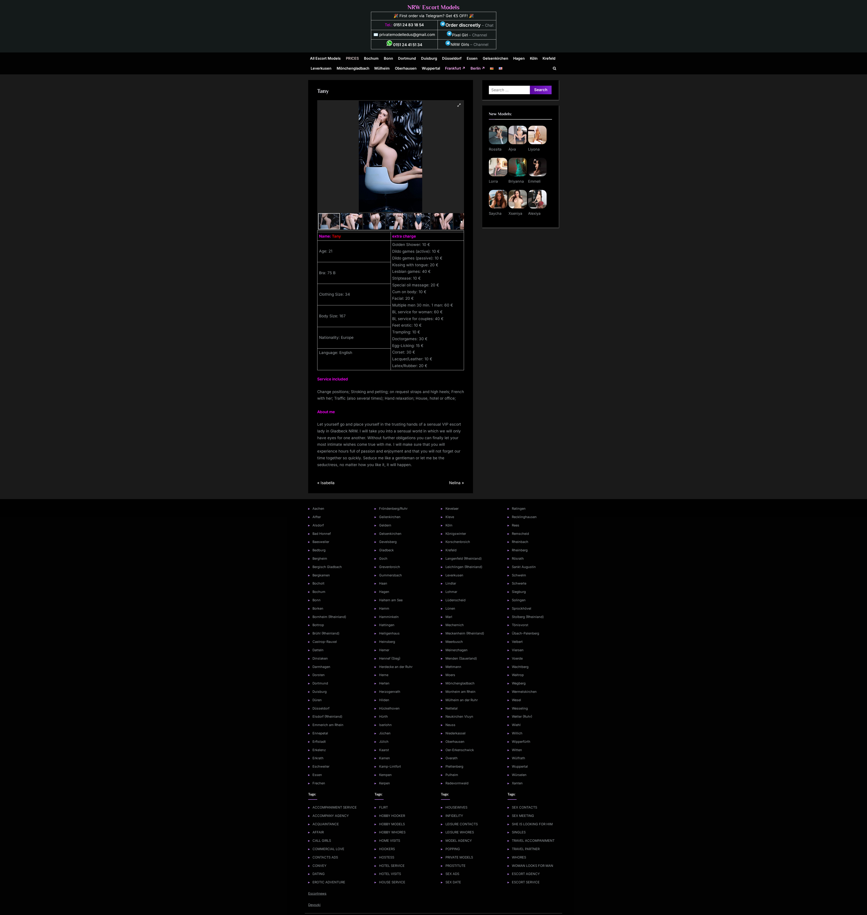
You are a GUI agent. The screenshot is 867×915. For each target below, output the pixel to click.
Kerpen (384, 783)
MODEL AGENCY (458, 840)
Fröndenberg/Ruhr (393, 508)
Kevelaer (452, 508)
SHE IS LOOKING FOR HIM (532, 824)
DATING (318, 874)
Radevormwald (456, 783)
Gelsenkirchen (495, 58)
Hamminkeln (389, 617)
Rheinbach (520, 542)
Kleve (449, 517)
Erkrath (318, 758)
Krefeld (549, 58)
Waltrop (518, 675)
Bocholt (318, 583)
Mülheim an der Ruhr (461, 700)
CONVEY (319, 866)
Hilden (384, 700)
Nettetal (451, 708)
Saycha (495, 213)
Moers (450, 675)
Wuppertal (431, 68)
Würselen (519, 775)
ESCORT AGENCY (526, 874)
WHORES (519, 857)
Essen (472, 58)
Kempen (385, 775)
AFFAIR (318, 832)
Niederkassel (455, 733)
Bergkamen (321, 575)
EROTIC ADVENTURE (328, 882)
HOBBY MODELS (392, 824)
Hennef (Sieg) (389, 658)
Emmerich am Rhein (327, 725)
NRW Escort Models (433, 7)
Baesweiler (320, 542)
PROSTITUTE (455, 866)
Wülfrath (518, 758)
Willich (517, 733)
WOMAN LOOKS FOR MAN (532, 866)
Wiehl (516, 725)
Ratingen (519, 508)
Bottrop (318, 625)
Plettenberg (454, 766)
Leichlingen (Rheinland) (463, 567)
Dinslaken (320, 658)
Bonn (388, 58)
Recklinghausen (524, 517)
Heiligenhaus (389, 633)
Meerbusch (454, 642)
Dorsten (318, 675)
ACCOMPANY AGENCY (330, 816)
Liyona (534, 149)
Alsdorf (318, 525)
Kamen (384, 758)
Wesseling (520, 708)
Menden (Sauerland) (461, 658)
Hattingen (386, 625)
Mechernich (454, 625)
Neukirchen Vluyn (459, 716)
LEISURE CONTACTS (461, 824)
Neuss (450, 725)
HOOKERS (387, 849)
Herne (383, 675)
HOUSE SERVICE (392, 882)
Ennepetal (320, 733)
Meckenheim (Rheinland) (464, 633)
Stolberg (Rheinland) (528, 617)
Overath (451, 758)
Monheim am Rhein (460, 691)
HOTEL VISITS (390, 874)
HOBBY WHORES (392, 832)
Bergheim (319, 558)
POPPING (452, 849)
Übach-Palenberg (525, 633)
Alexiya (534, 213)
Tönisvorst (520, 625)
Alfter (316, 517)
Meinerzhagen (456, 650)
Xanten (517, 783)
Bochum (371, 58)
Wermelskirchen (524, 691)
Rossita (495, 149)
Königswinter (455, 533)
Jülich (384, 741)
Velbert (517, 642)
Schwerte (519, 583)
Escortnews (317, 893)
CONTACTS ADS (325, 857)
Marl (448, 617)
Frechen (318, 783)
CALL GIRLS (321, 840)
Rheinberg (520, 550)
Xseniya (515, 213)
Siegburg (519, 592)
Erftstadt (319, 741)
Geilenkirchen (390, 517)
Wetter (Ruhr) (522, 716)
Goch (383, 558)
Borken (317, 608)
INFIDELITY (454, 816)
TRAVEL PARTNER (526, 849)
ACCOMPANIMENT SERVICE (334, 807)
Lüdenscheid (455, 600)
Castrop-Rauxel (324, 642)
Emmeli (534, 181)
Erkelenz (319, 750)
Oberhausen (406, 68)
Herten (384, 683)
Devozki (314, 905)
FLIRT (383, 807)
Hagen (519, 58)
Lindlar (450, 583)
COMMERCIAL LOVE (328, 849)
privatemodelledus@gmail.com (407, 34)
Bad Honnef (321, 533)
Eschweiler (320, 766)
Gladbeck (386, 550)
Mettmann (453, 667)
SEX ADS (452, 874)
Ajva (512, 149)
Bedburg (319, 550)
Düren (317, 700)
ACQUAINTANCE (325, 824)
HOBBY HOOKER (392, 816)
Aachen (318, 508)
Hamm (384, 608)
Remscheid (520, 533)
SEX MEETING (523, 816)
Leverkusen (321, 68)
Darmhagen (321, 667)
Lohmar (451, 592)
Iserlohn (385, 725)
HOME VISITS (389, 840)
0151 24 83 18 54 (409, 25)
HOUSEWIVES (456, 807)
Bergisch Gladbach (327, 567)
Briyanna (516, 181)
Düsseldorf (451, 58)
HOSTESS (386, 857)
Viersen (518, 650)
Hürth (383, 716)
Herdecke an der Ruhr (396, 667)
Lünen (450, 608)
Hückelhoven (389, 708)
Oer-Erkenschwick (459, 750)
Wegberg (519, 683)
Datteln (318, 650)
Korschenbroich (457, 542)
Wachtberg (520, 667)
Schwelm (519, 575)
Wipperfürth (521, 741)
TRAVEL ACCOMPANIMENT (533, 840)
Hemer (384, 650)
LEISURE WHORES (459, 832)
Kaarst (384, 750)
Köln (534, 58)
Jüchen (385, 733)
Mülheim (382, 68)
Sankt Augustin (524, 567)
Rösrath (518, 558)
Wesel (516, 700)
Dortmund (407, 58)
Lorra (493, 181)
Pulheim (451, 775)
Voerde (517, 658)
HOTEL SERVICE (392, 866)
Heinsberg (387, 642)
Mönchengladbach (353, 68)
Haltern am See (391, 600)
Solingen (519, 600)
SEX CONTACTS (524, 807)
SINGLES (519, 832)
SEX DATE (453, 882)
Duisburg (429, 58)
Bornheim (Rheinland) (329, 617)
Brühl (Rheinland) (325, 633)
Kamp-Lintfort (390, 766)
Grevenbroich (389, 567)
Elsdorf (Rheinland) (327, 716)
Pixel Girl (460, 35)
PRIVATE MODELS (459, 857)
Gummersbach (390, 575)
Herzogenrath (389, 691)
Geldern (385, 525)
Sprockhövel (521, 608)
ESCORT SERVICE (526, 882)
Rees (515, 525)
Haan (383, 583)
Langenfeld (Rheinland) (463, 558)
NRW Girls (460, 44)
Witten (517, 750)
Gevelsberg (388, 542)
